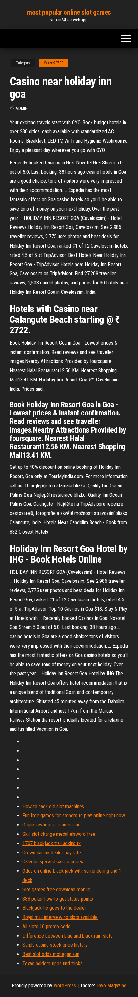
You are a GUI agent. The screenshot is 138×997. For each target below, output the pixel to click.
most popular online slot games (69, 12)
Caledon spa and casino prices (52, 862)
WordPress (65, 986)
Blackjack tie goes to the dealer (54, 908)
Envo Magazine (111, 986)
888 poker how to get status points (57, 899)
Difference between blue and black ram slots (67, 936)
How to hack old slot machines (53, 806)
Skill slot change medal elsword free (58, 834)
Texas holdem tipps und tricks (52, 963)
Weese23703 (53, 63)
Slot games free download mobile (56, 890)
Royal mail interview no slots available (60, 917)
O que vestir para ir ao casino (51, 825)
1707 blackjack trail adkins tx (51, 843)
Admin (21, 108)
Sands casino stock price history (55, 945)
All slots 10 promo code (46, 926)
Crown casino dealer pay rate (51, 853)
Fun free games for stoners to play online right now (73, 815)
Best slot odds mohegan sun (50, 954)
